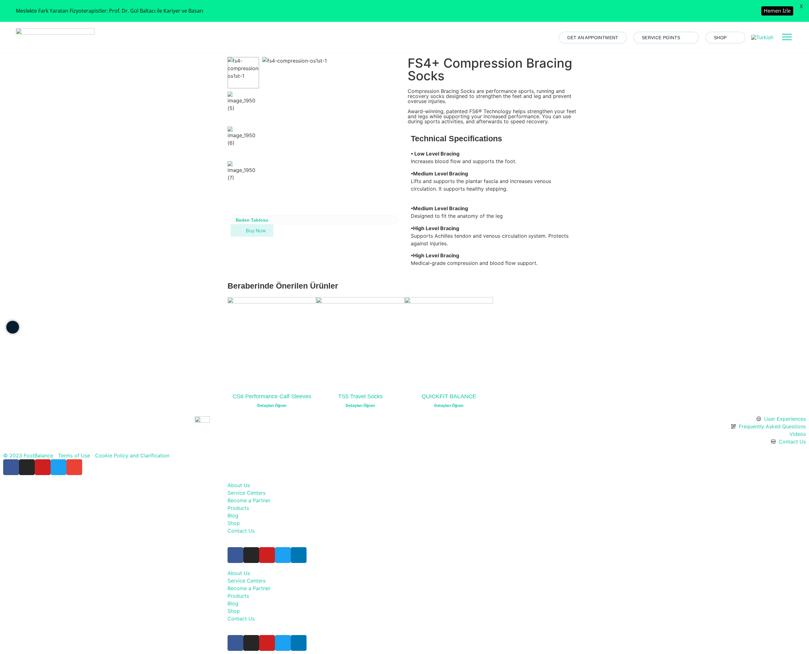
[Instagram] (27, 467)
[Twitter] (58, 467)
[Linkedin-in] (299, 555)
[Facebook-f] (11, 467)
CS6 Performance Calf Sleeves (272, 396)
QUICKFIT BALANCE (449, 396)
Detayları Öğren (271, 405)
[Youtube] (43, 467)
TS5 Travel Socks (360, 396)
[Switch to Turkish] (762, 37)
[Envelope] (74, 467)
